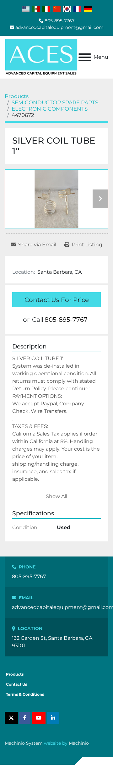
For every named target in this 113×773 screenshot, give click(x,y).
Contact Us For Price (56, 300)
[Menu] (84, 57)
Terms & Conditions (25, 694)
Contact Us (16, 684)
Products (15, 674)
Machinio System (24, 743)
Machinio (79, 743)
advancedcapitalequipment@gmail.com (59, 27)
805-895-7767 (59, 21)
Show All (56, 496)
